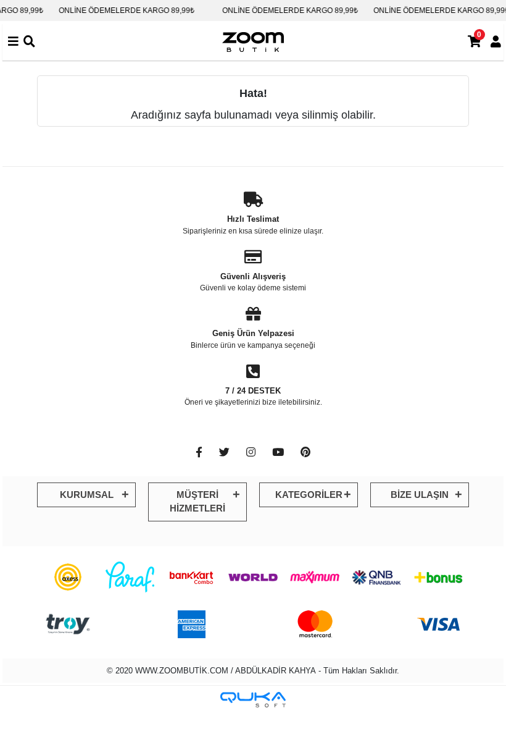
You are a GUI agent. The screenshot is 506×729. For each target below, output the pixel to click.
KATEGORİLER (308, 494)
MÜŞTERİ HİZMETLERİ (197, 501)
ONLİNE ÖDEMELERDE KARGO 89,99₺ (121, 10)
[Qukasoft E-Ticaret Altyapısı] (253, 699)
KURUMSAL (87, 494)
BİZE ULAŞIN (420, 494)
